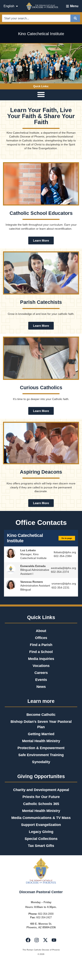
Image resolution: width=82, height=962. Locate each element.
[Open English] (17, 6)
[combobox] (36, 18)
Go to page (67, 538)
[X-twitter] (45, 940)
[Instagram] (36, 940)
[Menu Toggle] (41, 94)
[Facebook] (28, 940)
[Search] (75, 18)
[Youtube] (54, 940)
